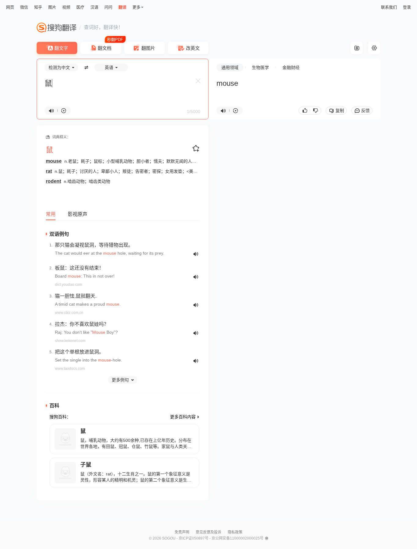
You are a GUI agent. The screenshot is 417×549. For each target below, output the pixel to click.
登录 (407, 7)
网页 (10, 7)
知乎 (38, 7)
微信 (24, 7)
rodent (53, 181)
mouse (54, 161)
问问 (108, 7)
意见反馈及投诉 (208, 532)
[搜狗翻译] (56, 27)
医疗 (80, 7)
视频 (66, 7)
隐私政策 (235, 532)
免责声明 (182, 532)
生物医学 (260, 67)
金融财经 (290, 67)
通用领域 (229, 67)
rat (49, 171)
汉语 (94, 7)
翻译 (122, 7)
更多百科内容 (183, 416)
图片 (52, 7)
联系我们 (389, 7)
